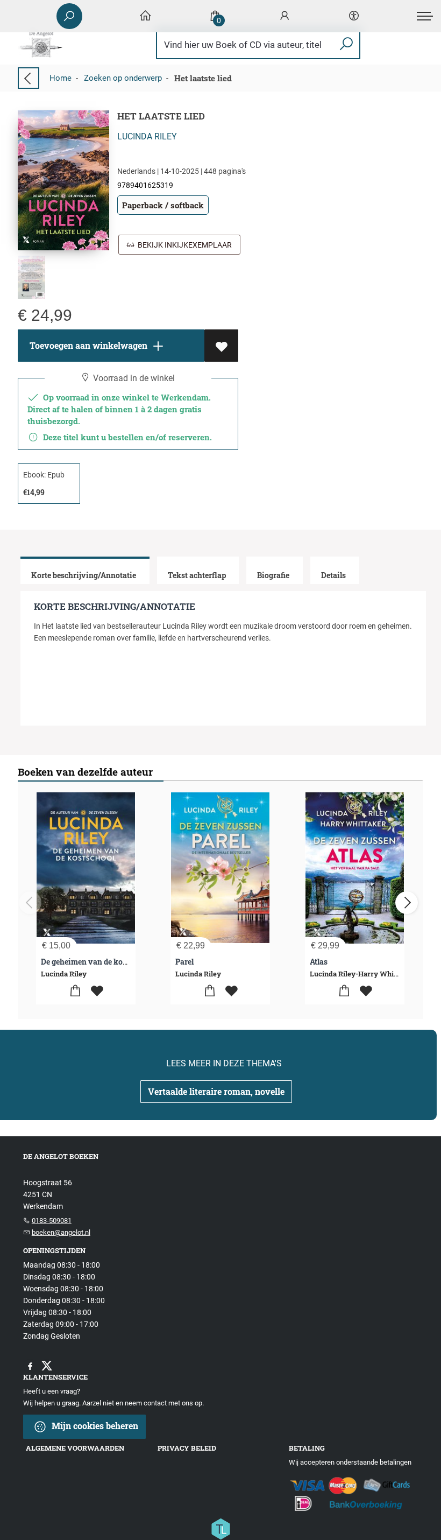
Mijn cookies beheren (93, 1425)
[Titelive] (220, 1528)
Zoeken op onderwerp (123, 78)
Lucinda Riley (147, 136)
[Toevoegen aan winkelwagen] (75, 991)
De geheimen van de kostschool (96, 962)
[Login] (284, 16)
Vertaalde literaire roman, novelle (216, 1091)
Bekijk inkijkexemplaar (183, 245)
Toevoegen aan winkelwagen (87, 345)
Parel (184, 962)
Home (60, 78)
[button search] (346, 44)
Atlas (319, 962)
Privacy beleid (187, 1448)
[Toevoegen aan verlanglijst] (221, 345)
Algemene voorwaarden (75, 1448)
